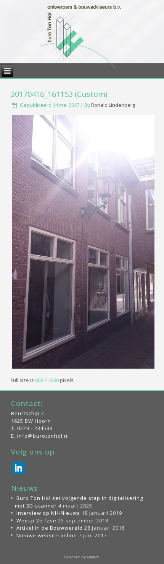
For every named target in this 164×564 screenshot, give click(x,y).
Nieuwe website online (46, 535)
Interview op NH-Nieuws (48, 512)
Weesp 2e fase (36, 520)
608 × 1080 (47, 380)
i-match (93, 557)
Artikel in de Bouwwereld (49, 527)
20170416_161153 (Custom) (59, 94)
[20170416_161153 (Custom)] (83, 367)
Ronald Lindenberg (113, 105)
